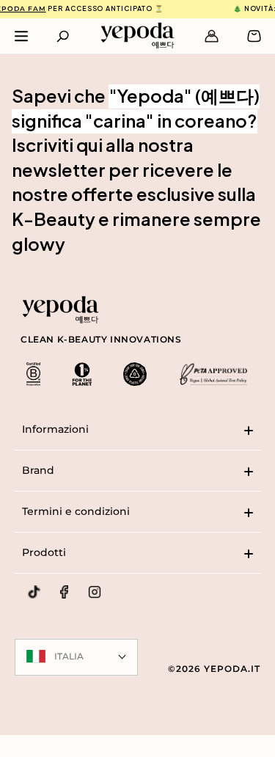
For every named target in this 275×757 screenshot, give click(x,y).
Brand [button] (38, 470)
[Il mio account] (211, 36)
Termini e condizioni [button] (76, 511)
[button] (63, 36)
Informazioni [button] (55, 429)
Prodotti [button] (44, 552)
